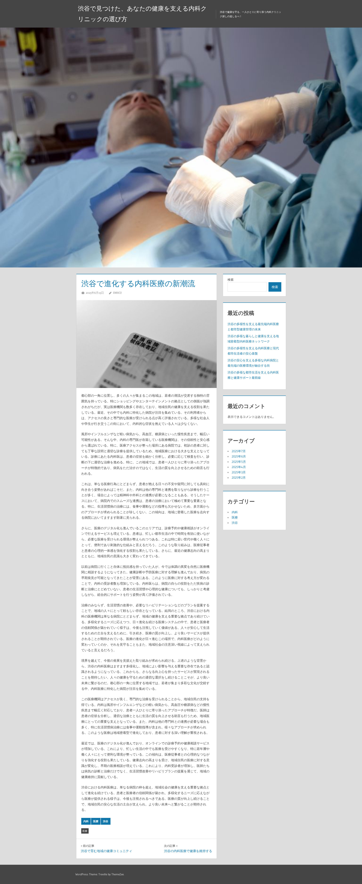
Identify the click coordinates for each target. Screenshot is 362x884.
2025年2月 (239, 477)
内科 (86, 821)
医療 (95, 821)
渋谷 (105, 821)
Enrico (117, 292)
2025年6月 (239, 456)
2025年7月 (239, 451)
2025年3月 (239, 472)
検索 (231, 279)
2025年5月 (239, 462)
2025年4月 (239, 467)
